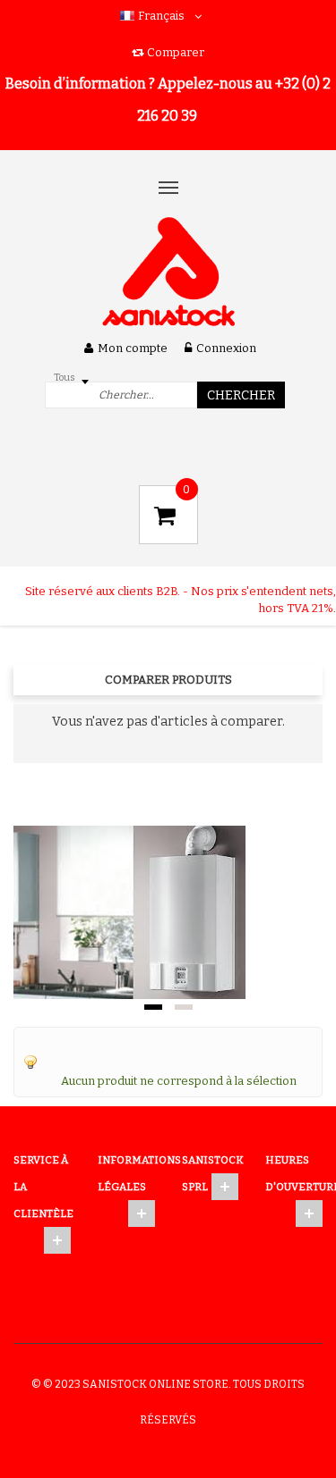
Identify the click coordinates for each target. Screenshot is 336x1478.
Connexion (226, 348)
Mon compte (133, 348)
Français (161, 15)
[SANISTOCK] (168, 272)
